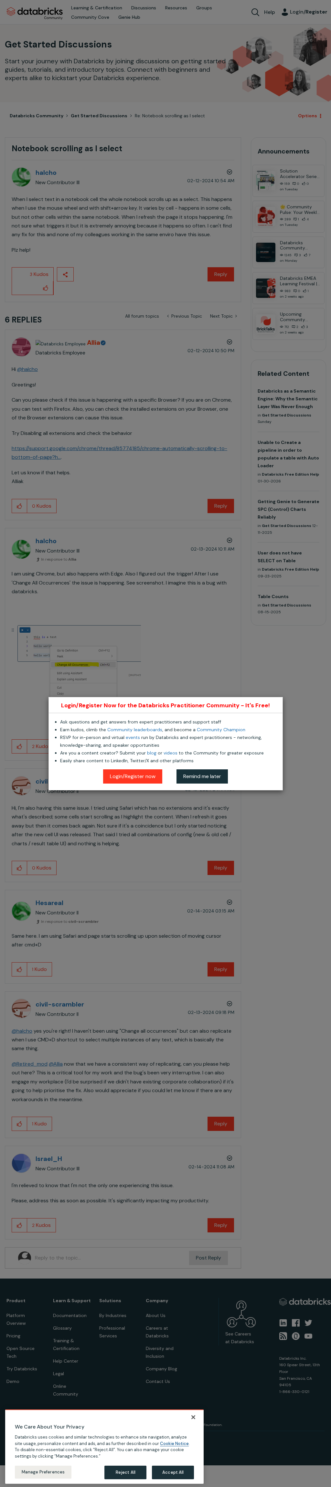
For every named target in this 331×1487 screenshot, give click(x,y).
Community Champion (221, 730)
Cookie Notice (174, 1443)
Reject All (125, 1472)
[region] (104, 1446)
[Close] (193, 1417)
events (133, 737)
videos (170, 753)
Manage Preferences (43, 1472)
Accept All (173, 1472)
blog (151, 753)
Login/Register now (132, 776)
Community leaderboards (134, 730)
